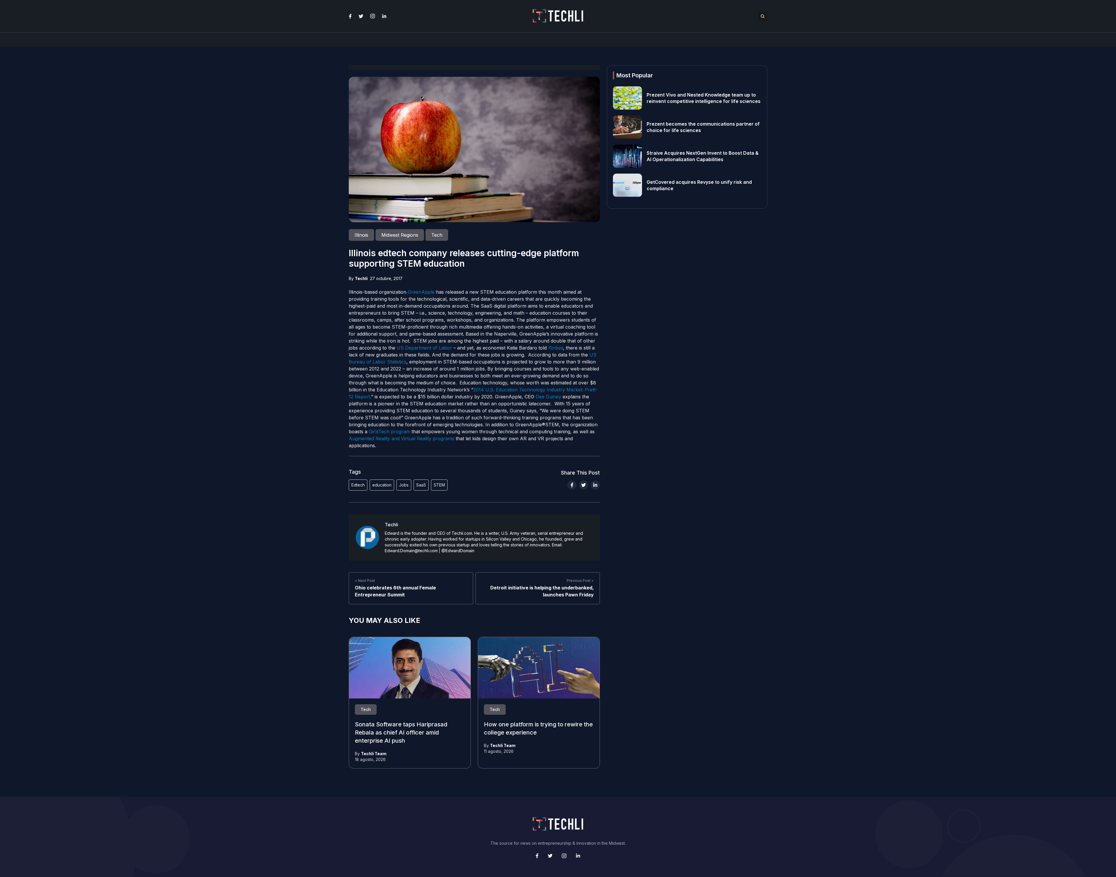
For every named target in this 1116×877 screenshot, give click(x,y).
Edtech (358, 484)
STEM (439, 484)
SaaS (421, 484)
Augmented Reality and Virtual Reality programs (401, 438)
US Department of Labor (423, 348)
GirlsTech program (389, 431)
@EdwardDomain (457, 550)
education (381, 484)
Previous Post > (580, 580)
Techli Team (374, 753)
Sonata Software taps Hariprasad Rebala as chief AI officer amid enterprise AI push (401, 732)
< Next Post (365, 580)
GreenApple (421, 292)
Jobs (404, 484)
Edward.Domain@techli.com (411, 550)
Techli (361, 278)
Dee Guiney (548, 397)
